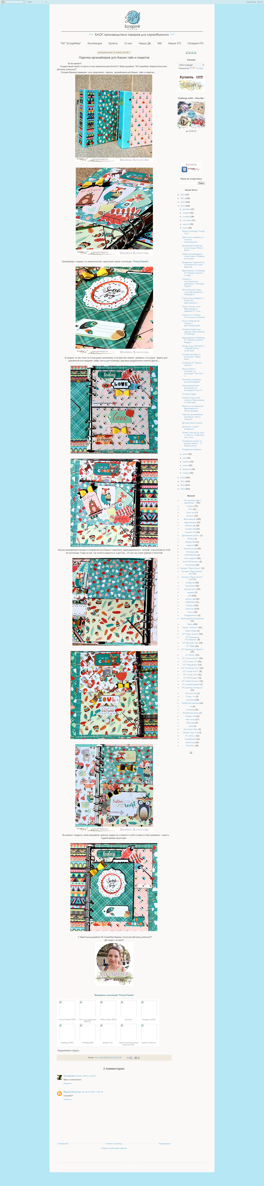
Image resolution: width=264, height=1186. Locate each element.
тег (190, 706)
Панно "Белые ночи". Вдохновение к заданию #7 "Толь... (192, 308)
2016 (182, 485)
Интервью (190, 552)
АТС (190, 509)
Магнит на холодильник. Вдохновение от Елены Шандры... (193, 408)
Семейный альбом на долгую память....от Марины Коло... (192, 443)
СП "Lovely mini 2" (191, 671)
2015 (182, 489)
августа (186, 224)
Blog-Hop (191, 723)
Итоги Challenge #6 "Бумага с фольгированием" (191, 323)
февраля (187, 469)
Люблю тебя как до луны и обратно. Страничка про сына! (193, 434)
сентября (187, 220)
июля (185, 228)
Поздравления (190, 615)
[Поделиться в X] (133, 1057)
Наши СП (174, 43)
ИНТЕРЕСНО (191, 555)
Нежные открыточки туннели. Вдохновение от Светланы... (193, 400)
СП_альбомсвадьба (191, 684)
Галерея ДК (190, 529)
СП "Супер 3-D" (190, 661)
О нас (128, 43)
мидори (190, 592)
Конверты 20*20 (149, 1020)
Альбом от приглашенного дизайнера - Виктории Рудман (193, 282)
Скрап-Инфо (190, 631)
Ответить (68, 1083)
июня (185, 454)
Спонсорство (191, 693)
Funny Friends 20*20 (108, 1020)
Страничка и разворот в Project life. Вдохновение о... (193, 300)
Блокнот (190, 516)
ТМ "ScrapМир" (71, 43)
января (186, 473)
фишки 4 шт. (108, 1043)
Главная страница (113, 1143)
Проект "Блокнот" (190, 627)
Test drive (190, 745)
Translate (199, 68)
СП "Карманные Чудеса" (192, 649)
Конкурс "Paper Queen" (190, 568)
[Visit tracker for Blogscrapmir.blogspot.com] (191, 753)
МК (160, 43)
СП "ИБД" (190, 646)
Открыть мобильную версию (114, 1148)
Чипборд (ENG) (67, 1043)
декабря (187, 209)
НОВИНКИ (190, 602)
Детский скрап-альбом (192, 423)
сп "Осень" (190, 655)
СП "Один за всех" (190, 634)
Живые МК (190, 542)
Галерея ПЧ (196, 43)
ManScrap (190, 742)
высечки (128, 1020)
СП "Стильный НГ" (190, 658)
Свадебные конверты (191, 449)
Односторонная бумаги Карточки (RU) (128, 1044)
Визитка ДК (190, 525)
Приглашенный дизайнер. (192, 618)
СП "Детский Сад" (190, 643)
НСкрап (189, 605)
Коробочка (190, 586)
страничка (190, 700)
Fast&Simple (190, 739)
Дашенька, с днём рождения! (190, 427)
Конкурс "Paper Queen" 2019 (192, 572)
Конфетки (190, 583)
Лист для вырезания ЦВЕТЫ (87, 1021)
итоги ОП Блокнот (191, 561)
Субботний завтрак (190, 703)
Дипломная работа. (191, 535)
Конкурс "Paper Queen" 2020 (192, 578)
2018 (182, 477)
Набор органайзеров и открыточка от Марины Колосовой (193, 256)
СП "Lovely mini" (190, 675)
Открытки (189, 609)
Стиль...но (190, 696)
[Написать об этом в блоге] (130, 1057)
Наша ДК (145, 43)
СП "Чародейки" (190, 665)
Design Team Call (190, 732)
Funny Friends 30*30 (67, 1020)
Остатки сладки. (189, 394)
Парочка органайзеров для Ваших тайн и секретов (192, 416)
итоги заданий (190, 558)
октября (186, 216)
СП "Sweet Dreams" (190, 681)
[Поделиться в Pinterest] (138, 1057)
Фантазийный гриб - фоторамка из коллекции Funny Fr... (193, 387)
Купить (113, 43)
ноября (186, 213)
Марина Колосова (72, 1092)
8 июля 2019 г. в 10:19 (85, 1076)
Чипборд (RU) (88, 1043)
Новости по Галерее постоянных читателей (193, 316)
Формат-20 (190, 716)
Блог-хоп (191, 512)
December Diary (191, 729)
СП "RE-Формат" (190, 678)
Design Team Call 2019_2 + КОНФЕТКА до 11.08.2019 (193, 348)
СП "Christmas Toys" (190, 668)
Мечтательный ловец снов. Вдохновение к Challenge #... (192, 292)
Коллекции (95, 43)
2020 (182, 202)
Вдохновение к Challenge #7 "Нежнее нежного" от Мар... (193, 273)
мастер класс (190, 589)
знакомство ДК (190, 548)
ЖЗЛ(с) (191, 539)
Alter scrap (190, 719)
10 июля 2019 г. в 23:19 (92, 1092)
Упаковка (190, 710)
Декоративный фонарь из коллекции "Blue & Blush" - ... (192, 247)
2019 (182, 206)
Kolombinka (69, 1076)
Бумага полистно (149, 1043)
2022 (182, 194)
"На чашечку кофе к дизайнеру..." (192, 501)
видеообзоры (190, 522)
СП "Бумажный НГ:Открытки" (192, 638)
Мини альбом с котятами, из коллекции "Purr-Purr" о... (193, 372)
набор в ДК (190, 599)
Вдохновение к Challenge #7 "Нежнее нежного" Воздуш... (193, 340)
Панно (190, 612)
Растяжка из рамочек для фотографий (191, 380)
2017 (182, 481)
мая (185, 458)
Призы (190, 624)
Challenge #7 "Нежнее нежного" (192, 364)
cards (190, 726)
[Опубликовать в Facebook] (136, 1057)
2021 (182, 198)
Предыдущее (165, 1143)
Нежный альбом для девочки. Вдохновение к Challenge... (193, 331)
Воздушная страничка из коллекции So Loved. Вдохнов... (193, 264)
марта (186, 465)
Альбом (190, 506)
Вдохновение (190, 519)
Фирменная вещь (191, 713)
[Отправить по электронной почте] (128, 1057)
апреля (186, 462)
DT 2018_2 (190, 736)
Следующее (63, 1143)
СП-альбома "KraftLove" (192, 688)
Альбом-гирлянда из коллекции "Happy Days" (191, 356)
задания (190, 545)
